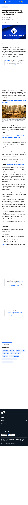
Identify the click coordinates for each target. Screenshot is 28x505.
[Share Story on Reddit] (8, 22)
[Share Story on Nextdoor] (11, 22)
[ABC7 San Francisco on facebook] (2, 431)
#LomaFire (7, 60)
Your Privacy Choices (10, 439)
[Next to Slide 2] (25, 112)
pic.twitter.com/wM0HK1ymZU (16, 312)
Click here (4, 244)
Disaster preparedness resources (15, 164)
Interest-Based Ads (21, 440)
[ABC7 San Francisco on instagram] (8, 431)
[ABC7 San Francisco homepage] (5, 2)
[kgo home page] (3, 412)
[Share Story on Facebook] (2, 22)
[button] (1, 1)
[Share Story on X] (5, 22)
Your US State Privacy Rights (6, 440)
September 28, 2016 (14, 285)
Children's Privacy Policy (19, 439)
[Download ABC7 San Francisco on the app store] (4, 435)
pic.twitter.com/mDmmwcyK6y (14, 282)
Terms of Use (14, 440)
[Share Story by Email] (14, 22)
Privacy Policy (3, 439)
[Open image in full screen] (25, 106)
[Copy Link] (17, 22)
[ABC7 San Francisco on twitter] (5, 431)
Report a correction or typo (7, 342)
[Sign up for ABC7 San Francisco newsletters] (12, 431)
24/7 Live (9, 1)
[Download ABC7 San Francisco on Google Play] (11, 435)
